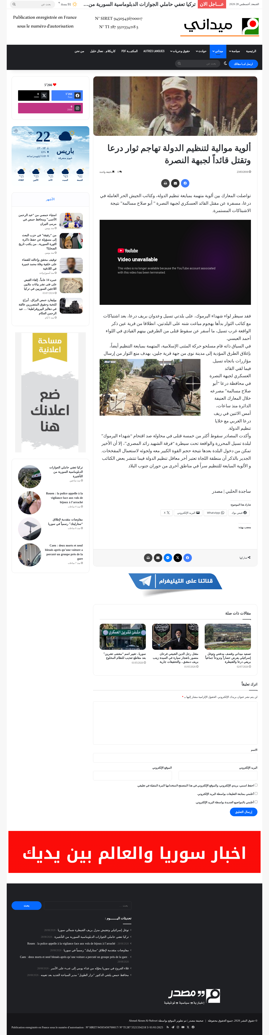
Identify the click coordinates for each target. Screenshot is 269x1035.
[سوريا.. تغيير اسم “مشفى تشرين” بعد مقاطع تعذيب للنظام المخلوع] (123, 637)
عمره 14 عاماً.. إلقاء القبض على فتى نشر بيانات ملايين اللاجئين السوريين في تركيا (40, 284)
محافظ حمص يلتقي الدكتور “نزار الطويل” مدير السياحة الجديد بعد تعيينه (85, 975)
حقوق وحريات (181, 51)
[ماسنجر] (168, 558)
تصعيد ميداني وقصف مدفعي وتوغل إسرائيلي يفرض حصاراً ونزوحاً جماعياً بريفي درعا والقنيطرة (228, 657)
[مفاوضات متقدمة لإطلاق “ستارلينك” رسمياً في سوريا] (29, 528)
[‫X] (178, 558)
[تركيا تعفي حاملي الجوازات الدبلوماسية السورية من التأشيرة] (29, 476)
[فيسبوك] (185, 183)
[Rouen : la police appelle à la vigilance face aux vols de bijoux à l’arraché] (29, 502)
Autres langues (154, 51)
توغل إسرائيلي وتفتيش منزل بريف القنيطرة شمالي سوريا (93, 930)
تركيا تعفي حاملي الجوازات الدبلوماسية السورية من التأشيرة (66, 472)
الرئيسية (251, 51)
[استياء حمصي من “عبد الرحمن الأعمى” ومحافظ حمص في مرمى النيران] (71, 221)
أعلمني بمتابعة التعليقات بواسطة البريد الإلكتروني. (225, 793)
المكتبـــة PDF (129, 51)
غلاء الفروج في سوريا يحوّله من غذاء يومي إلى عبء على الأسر (90, 968)
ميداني (219, 51)
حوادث (202, 51)
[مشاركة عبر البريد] (175, 183)
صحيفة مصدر (196, 1020)
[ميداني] (219, 26)
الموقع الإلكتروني (162, 767)
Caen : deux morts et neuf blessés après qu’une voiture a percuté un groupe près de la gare (73, 957)
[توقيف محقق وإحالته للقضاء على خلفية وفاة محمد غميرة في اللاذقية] (71, 265)
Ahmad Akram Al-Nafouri (143, 1020)
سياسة (236, 51)
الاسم (254, 749)
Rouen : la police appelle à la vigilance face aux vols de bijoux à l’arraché (64, 498)
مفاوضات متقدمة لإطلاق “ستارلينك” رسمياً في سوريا (96, 950)
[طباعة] (165, 183)
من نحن (79, 51)
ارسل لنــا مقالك (243, 64)
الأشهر (50, 199)
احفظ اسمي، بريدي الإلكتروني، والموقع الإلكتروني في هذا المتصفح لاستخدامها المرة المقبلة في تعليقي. (195, 785)
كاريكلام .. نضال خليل (103, 51)
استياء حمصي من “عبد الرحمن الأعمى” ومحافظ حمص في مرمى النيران (37, 219)
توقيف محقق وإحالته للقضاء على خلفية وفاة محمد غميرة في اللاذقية (39, 264)
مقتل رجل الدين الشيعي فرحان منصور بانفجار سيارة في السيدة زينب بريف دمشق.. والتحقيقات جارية (175, 657)
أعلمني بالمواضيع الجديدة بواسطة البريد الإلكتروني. (224, 802)
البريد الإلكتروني (248, 767)
